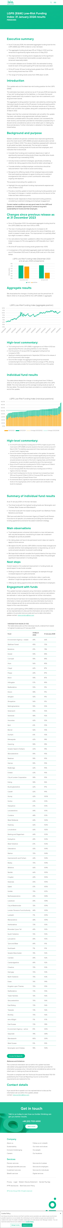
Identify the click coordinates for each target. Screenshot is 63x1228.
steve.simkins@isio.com (26, 615)
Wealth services (12, 1173)
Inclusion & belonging (14, 1150)
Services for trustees (40, 1163)
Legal (15, 1182)
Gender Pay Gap (44, 1182)
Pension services (12, 1163)
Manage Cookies (15, 1225)
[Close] (60, 1213)
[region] (31, 1219)
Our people (36, 1150)
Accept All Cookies (27, 1225)
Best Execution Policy (27, 1186)
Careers (9, 1153)
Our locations (37, 1153)
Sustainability (11, 1146)
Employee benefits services (16, 1167)
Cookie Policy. (30, 1221)
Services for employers (40, 1167)
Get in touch (31, 1126)
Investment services (14, 1170)
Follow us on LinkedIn (40, 1143)
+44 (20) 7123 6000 (32, 1121)
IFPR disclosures (12, 1186)
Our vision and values (40, 1146)
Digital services (38, 1173)
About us (10, 1143)
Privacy (9, 1182)
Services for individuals (41, 1170)
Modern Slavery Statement (28, 1182)
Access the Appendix (16, 1056)
